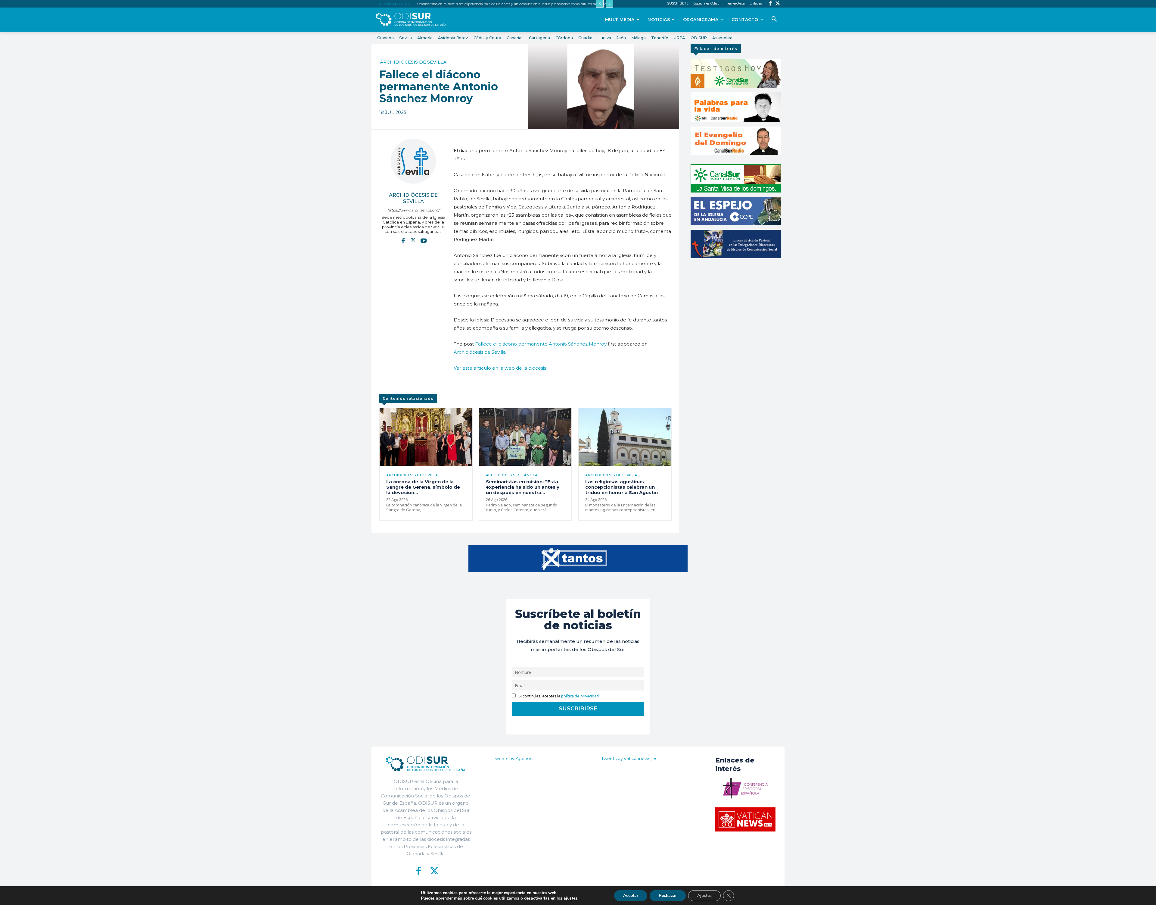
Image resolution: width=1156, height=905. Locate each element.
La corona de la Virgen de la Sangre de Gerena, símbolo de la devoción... (423, 487)
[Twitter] (778, 4)
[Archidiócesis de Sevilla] (413, 161)
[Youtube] (424, 240)
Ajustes (704, 895)
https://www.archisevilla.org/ (413, 210)
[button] (774, 19)
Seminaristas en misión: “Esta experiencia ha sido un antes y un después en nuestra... (522, 487)
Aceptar (630, 895)
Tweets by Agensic (513, 758)
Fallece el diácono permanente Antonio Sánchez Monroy (541, 344)
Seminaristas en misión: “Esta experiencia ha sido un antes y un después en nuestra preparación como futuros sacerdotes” (514, 4)
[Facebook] (770, 4)
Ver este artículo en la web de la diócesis (500, 368)
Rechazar (668, 895)
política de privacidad (580, 696)
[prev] (600, 4)
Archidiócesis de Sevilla (413, 62)
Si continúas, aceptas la (558, 696)
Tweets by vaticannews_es (629, 758)
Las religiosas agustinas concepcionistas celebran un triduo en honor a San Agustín (621, 487)
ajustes (570, 898)
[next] (609, 4)
